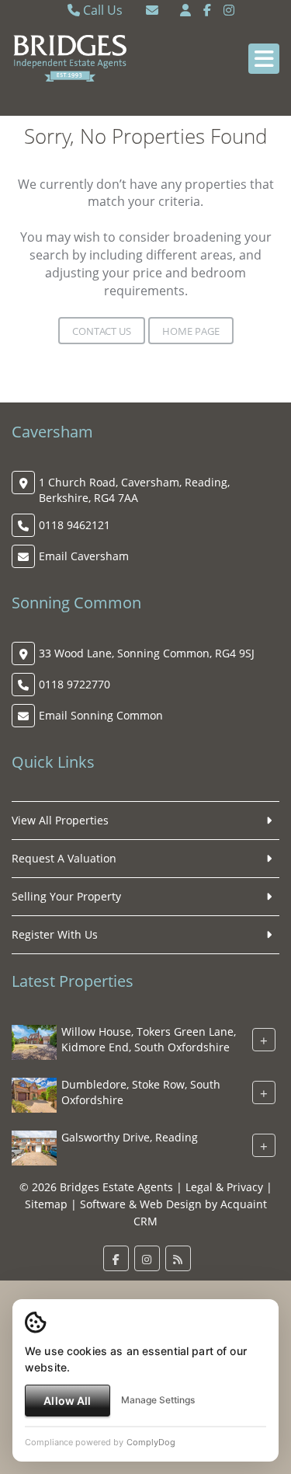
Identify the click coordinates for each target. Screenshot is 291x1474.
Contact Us (101, 331)
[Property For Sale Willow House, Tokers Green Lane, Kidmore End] (34, 1041)
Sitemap (46, 1204)
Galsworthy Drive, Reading (129, 1138)
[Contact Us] (185, 10)
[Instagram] (228, 10)
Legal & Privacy (224, 1187)
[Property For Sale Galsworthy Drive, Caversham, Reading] (34, 1147)
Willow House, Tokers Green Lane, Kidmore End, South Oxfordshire (148, 1040)
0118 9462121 (74, 524)
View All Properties (60, 820)
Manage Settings (158, 1400)
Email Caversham (84, 556)
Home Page (191, 331)
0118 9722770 (74, 684)
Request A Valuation (64, 858)
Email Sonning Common (101, 715)
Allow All (67, 1400)
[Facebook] (207, 10)
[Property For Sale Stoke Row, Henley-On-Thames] (34, 1094)
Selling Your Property (66, 896)
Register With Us (55, 934)
